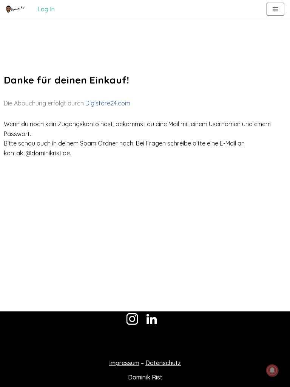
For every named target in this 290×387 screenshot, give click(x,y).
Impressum (124, 363)
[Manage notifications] (272, 370)
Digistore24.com (107, 103)
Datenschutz (163, 363)
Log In (46, 9)
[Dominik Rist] (15, 9)
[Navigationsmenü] (275, 9)
